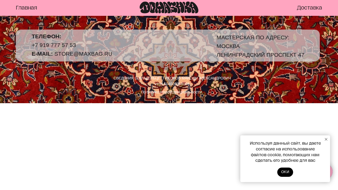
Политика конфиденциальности (171, 92)
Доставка (309, 8)
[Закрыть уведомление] (326, 139)
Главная (26, 8)
